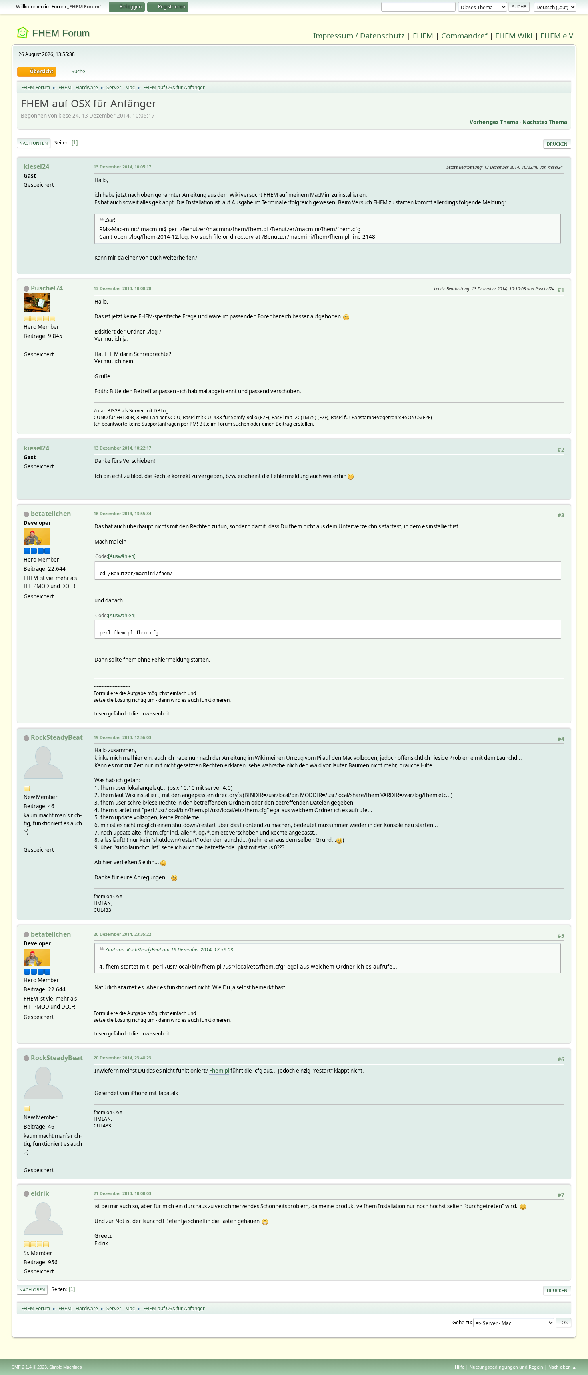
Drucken (557, 144)
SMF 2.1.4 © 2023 (29, 1367)
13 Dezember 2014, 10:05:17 (122, 167)
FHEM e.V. (557, 35)
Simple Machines (65, 1367)
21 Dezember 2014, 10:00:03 (122, 1193)
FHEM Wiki (513, 35)
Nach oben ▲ (562, 1367)
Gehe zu (461, 1322)
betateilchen (51, 513)
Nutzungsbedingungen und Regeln (506, 1367)
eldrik (40, 1193)
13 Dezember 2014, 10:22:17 (122, 448)
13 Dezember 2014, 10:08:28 (122, 288)
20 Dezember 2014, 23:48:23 (122, 1058)
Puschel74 (47, 288)
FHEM (423, 35)
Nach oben (32, 1290)
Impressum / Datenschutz (359, 35)
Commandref (464, 35)
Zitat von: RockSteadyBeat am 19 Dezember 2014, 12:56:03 (169, 949)
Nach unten (33, 143)
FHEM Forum (61, 33)
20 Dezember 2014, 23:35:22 (122, 934)
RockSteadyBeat (57, 737)
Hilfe (459, 1367)
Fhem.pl (219, 1070)
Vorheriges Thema (494, 122)
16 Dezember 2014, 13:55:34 (122, 513)
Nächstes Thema (544, 122)
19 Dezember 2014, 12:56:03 (122, 737)
